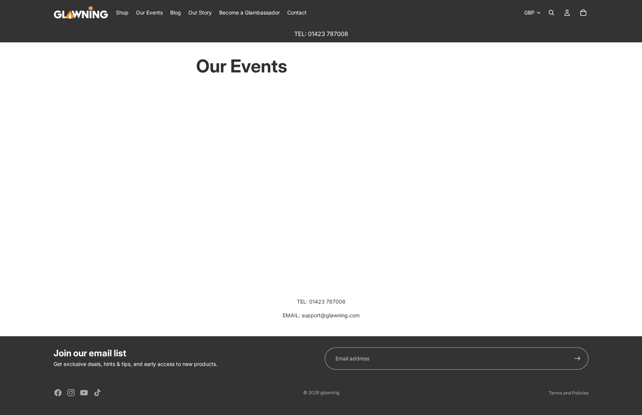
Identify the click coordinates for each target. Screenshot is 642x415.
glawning (329, 392)
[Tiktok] (97, 392)
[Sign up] (577, 358)
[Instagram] (71, 392)
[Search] (551, 12)
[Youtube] (84, 392)
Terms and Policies (568, 393)
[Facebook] (58, 392)
